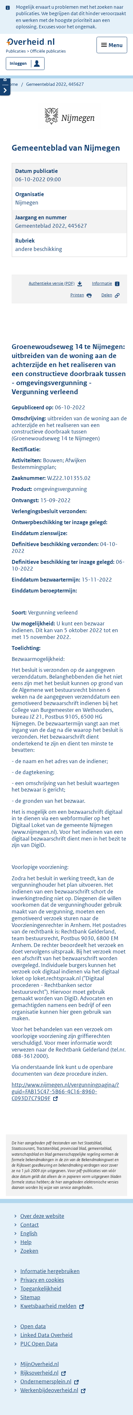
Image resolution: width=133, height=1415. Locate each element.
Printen (77, 295)
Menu (115, 45)
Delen (106, 295)
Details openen (5, 79)
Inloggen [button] (18, 63)
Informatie (102, 283)
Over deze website (42, 1216)
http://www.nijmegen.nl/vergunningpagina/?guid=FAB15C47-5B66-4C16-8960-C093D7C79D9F (65, 1091)
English (28, 1233)
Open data (33, 1326)
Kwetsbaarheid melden (48, 1306)
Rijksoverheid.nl (39, 1372)
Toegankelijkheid (40, 1288)
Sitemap (30, 1297)
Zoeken (29, 1250)
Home (12, 84)
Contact (29, 1224)
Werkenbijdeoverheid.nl (49, 1390)
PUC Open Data (39, 1343)
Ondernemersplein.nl (45, 1381)
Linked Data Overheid (46, 1335)
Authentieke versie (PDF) (53, 285)
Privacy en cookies (42, 1279)
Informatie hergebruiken (50, 1271)
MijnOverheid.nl (39, 1364)
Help (26, 1242)
